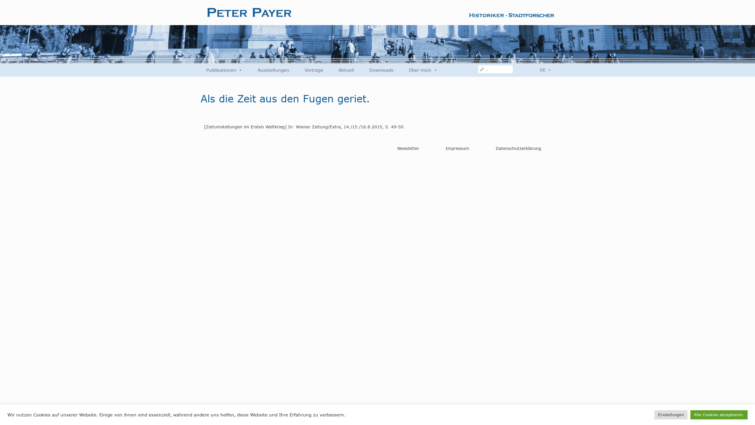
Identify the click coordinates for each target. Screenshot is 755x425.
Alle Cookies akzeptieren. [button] (719, 414)
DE (543, 70)
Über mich (420, 70)
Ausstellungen (273, 70)
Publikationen (221, 70)
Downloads (381, 70)
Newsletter (408, 148)
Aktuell (346, 70)
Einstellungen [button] (671, 414)
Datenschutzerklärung (518, 148)
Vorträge (314, 70)
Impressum (457, 148)
